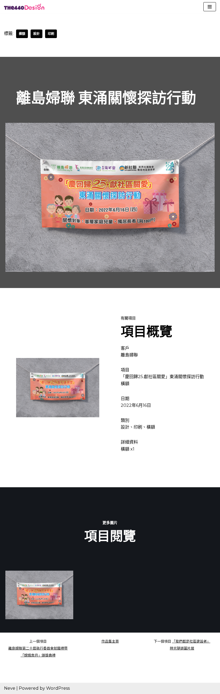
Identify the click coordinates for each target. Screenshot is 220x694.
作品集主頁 (110, 641)
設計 (36, 34)
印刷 (51, 34)
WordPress (58, 688)
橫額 (22, 34)
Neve (9, 688)
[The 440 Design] (24, 7)
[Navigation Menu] (209, 6)
